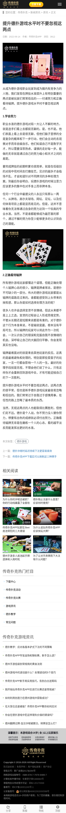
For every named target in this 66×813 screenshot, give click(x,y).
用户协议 (47, 767)
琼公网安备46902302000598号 (34, 791)
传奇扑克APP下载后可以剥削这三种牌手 (34, 456)
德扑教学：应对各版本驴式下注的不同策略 (28, 647)
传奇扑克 (23, 12)
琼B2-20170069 (36, 783)
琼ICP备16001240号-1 (23, 787)
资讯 (45, 12)
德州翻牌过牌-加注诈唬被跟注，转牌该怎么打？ (31, 723)
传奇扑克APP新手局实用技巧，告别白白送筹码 (31, 681)
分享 (8, 810)
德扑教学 (11, 614)
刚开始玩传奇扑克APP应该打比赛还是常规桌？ (31, 689)
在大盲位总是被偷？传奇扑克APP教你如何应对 (31, 706)
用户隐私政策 (34, 767)
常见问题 (11, 622)
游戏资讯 (11, 606)
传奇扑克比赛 (13, 597)
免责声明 (21, 767)
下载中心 (11, 581)
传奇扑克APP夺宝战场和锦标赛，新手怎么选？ (31, 655)
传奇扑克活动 (13, 589)
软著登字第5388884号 (33, 779)
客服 (24, 810)
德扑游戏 (22, 441)
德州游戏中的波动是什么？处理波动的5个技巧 (30, 672)
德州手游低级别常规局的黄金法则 (23, 664)
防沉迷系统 (9, 767)
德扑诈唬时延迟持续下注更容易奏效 (32, 450)
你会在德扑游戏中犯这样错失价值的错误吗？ (29, 714)
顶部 (57, 810)
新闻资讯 (35, 12)
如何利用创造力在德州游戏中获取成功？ (27, 697)
